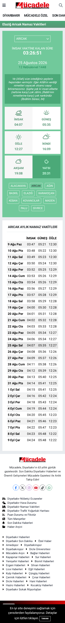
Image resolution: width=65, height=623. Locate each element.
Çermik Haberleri (16, 577)
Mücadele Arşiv (15, 553)
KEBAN (13, 200)
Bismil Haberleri (44, 561)
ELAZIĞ (28, 193)
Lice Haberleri (14, 569)
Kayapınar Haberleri (17, 557)
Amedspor (12, 545)
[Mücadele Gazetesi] (32, 5)
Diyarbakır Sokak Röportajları (23, 589)
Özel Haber (44, 541)
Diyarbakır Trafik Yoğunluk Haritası (28, 510)
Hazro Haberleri (15, 585)
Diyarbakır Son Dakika (19, 541)
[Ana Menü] (4, 5)
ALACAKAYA (18, 185)
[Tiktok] (43, 488)
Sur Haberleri (43, 557)
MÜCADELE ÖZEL (36, 15)
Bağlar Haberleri (40, 553)
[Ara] (61, 5)
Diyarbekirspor (33, 545)
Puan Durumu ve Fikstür (21, 514)
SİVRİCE (38, 208)
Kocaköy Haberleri (42, 585)
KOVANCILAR (31, 200)
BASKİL (13, 193)
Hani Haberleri (38, 581)
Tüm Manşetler (16, 519)
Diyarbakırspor (14, 549)
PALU (24, 208)
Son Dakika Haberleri (20, 522)
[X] (22, 488)
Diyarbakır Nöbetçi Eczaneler (24, 498)
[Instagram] (29, 488)
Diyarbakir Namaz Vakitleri (23, 506)
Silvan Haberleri (40, 565)
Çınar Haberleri (41, 577)
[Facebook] (16, 488)
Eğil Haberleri (37, 569)
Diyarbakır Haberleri (18, 537)
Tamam (45, 618)
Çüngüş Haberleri (39, 573)
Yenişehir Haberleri (17, 561)
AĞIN (50, 185)
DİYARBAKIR (11, 15)
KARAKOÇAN (46, 193)
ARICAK (36, 185)
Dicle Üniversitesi (39, 549)
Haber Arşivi (14, 526)
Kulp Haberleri (14, 573)
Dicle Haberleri (15, 581)
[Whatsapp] (49, 488)
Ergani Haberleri (15, 565)
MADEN (50, 200)
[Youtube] (36, 488)
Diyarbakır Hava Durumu (21, 502)
